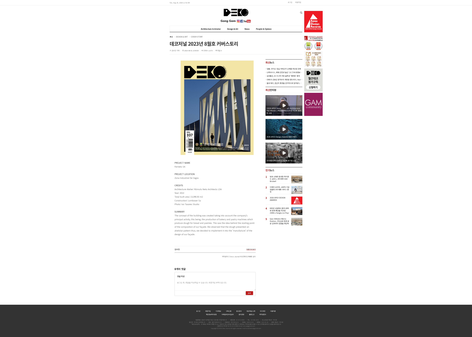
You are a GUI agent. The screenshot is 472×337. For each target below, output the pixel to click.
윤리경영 (241, 314)
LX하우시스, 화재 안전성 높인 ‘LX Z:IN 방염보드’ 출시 (284, 72)
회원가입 (298, 2)
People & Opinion (264, 28)
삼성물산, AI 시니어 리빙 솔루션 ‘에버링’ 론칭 (283, 76)
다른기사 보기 (251, 249)
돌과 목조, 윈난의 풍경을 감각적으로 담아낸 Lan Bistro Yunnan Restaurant (284, 83)
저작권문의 (262, 314)
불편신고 (251, 314)
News (247, 28)
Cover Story (197, 36)
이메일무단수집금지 (228, 314)
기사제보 (218, 311)
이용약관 (273, 311)
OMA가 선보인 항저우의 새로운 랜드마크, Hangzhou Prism (284, 79)
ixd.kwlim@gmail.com (254, 328)
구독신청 (228, 311)
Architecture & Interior (211, 28)
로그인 (290, 2)
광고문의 (239, 311)
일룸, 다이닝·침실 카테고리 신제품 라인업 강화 (284, 69)
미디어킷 (262, 311)
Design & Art (232, 28)
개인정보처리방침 (211, 314)
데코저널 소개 (251, 311)
